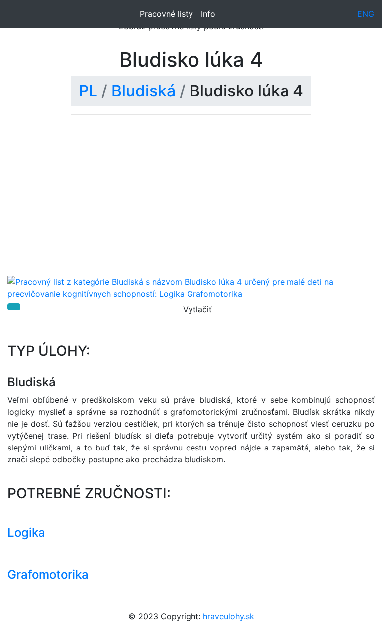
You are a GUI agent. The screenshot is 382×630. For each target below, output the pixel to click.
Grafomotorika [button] (48, 574)
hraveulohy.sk (228, 616)
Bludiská (143, 90)
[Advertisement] (191, 201)
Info (208, 14)
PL (88, 90)
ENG (365, 14)
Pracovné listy (166, 14)
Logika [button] (26, 532)
